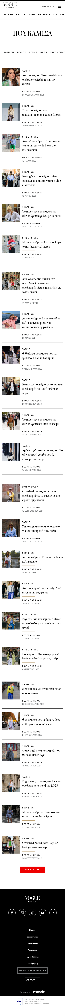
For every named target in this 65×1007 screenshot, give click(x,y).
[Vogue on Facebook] (12, 912)
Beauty (21, 52)
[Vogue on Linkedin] (53, 912)
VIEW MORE (32, 870)
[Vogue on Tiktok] (33, 912)
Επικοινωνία (32, 937)
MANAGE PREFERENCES (32, 970)
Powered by (26, 992)
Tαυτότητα (32, 950)
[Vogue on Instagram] (23, 912)
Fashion (9, 52)
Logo (32, 900)
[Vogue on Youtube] (43, 912)
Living (33, 52)
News (43, 52)
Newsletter (32, 943)
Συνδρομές (33, 963)
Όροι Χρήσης (32, 957)
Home (32, 930)
